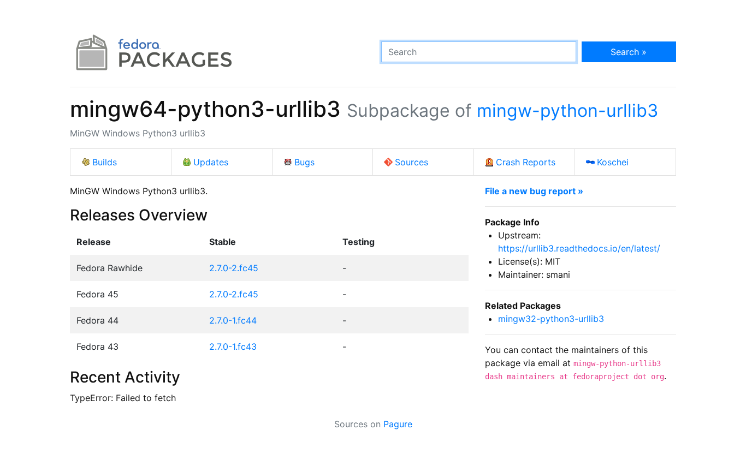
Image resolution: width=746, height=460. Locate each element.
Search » (629, 51)
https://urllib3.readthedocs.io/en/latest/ (579, 248)
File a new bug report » (534, 191)
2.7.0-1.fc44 (233, 320)
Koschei (613, 162)
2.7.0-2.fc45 (233, 267)
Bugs (304, 162)
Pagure (397, 424)
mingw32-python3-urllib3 (551, 318)
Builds (104, 162)
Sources (411, 162)
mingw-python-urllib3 (567, 110)
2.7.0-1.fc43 (233, 346)
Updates (210, 162)
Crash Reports (525, 162)
